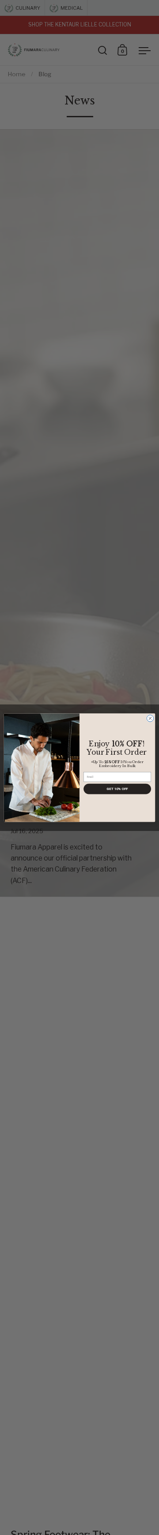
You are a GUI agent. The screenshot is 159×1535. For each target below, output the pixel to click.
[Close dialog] (150, 718)
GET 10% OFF (117, 788)
